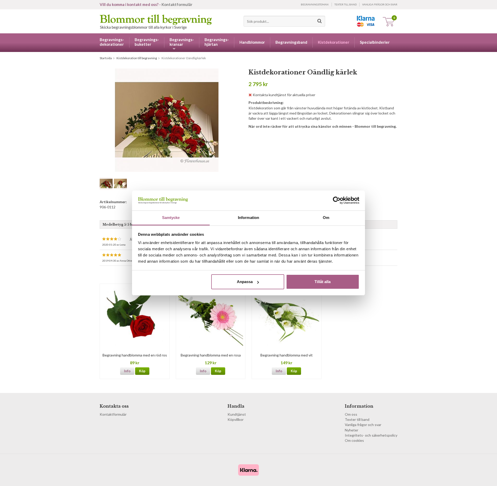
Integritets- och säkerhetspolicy (371, 435)
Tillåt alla (323, 281)
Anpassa (245, 281)
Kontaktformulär (177, 4)
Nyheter (351, 430)
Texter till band (345, 4)
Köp (142, 371)
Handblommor (252, 42)
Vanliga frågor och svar (379, 4)
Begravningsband (291, 42)
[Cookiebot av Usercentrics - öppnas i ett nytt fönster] (336, 200)
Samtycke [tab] (171, 217)
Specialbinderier (375, 42)
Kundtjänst (237, 414)
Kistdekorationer (333, 42)
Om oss (351, 414)
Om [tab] (326, 217)
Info (127, 371)
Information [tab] (248, 217)
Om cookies (354, 440)
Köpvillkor (236, 419)
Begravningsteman (314, 4)
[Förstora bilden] (166, 120)
